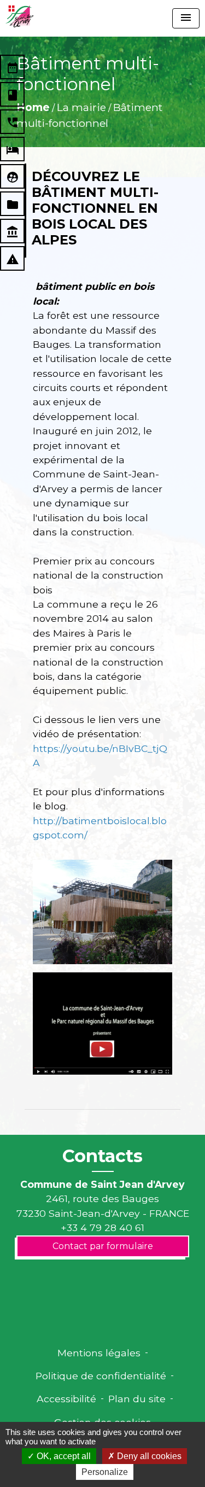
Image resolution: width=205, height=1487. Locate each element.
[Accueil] (19, 16)
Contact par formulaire (102, 1246)
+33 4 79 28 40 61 (102, 1227)
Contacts (102, 1156)
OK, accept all (62, 1456)
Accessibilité (66, 1398)
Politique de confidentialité (101, 1375)
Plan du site (137, 1398)
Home (33, 107)
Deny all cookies (148, 1456)
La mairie (81, 107)
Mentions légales (98, 1352)
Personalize (104, 1472)
